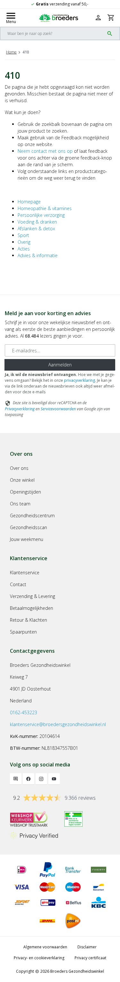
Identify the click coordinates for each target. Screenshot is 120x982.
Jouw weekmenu (26, 539)
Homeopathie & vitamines (45, 208)
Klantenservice (24, 572)
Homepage (29, 202)
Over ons (19, 468)
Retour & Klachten (28, 620)
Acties (24, 249)
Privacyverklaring (20, 409)
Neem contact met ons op (45, 151)
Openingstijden (25, 492)
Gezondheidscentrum (32, 515)
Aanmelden (60, 365)
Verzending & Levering (32, 596)
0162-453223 (23, 712)
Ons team (20, 504)
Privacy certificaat (90, 958)
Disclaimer (87, 947)
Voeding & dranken (37, 222)
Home (11, 52)
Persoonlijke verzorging (41, 215)
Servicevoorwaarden (58, 409)
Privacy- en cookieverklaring (39, 958)
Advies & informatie (38, 255)
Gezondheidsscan (28, 527)
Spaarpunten (23, 632)
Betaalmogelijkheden (31, 608)
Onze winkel (22, 480)
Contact (18, 584)
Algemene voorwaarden (45, 947)
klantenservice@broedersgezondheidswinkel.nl (58, 724)
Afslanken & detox (36, 228)
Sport (23, 235)
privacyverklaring (79, 380)
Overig (24, 242)
